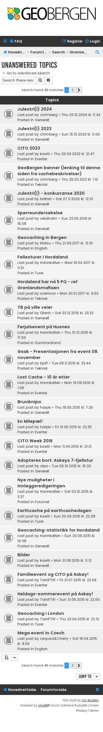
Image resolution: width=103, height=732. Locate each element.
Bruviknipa (29, 402)
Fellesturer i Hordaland (42, 257)
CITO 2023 (28, 148)
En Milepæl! (30, 421)
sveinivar (48, 293)
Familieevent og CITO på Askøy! (53, 574)
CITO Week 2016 (35, 441)
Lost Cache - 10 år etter (43, 377)
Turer (39, 273)
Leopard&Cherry (54, 638)
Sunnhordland (48, 342)
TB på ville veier (34, 307)
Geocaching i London (40, 613)
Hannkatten (50, 262)
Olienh (45, 312)
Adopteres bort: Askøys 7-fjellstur (55, 460)
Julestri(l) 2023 (34, 129)
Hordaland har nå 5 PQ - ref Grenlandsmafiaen (47, 285)
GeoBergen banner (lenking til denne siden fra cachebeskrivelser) (58, 171)
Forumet (42, 501)
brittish (46, 198)
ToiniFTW (48, 580)
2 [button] (73, 90)
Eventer (41, 159)
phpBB (42, 705)
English (41, 248)
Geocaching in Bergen (42, 237)
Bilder (23, 555)
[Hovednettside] (51, 16)
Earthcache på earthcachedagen (54, 510)
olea (44, 465)
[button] (79, 90)
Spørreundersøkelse (40, 213)
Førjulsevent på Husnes (43, 327)
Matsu (45, 243)
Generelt (42, 119)
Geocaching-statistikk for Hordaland (58, 530)
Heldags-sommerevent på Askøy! (55, 594)
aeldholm (48, 218)
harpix (45, 407)
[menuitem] (15, 41)
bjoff (44, 363)
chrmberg (49, 114)
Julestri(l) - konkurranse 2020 (51, 193)
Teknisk (41, 184)
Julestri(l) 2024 (34, 109)
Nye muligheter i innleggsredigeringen (41, 483)
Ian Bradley (90, 700)
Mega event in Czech (40, 633)
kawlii (45, 153)
